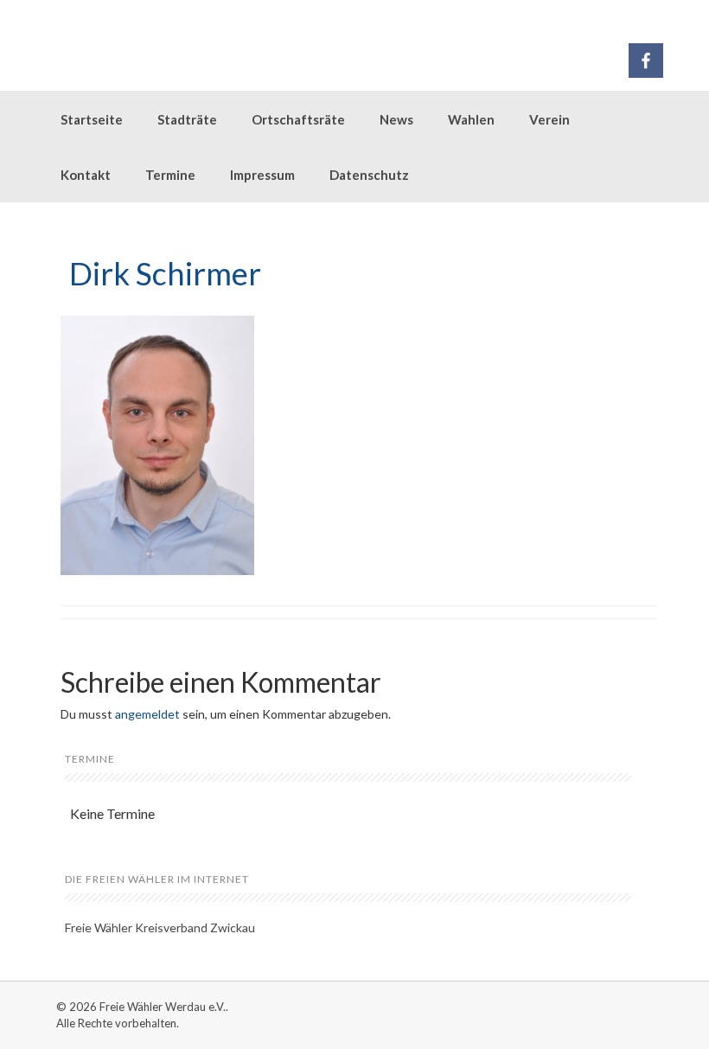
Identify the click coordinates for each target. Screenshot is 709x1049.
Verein (549, 119)
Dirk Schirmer (165, 273)
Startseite (92, 119)
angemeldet (147, 714)
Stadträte (187, 119)
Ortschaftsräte (298, 119)
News (396, 119)
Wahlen (471, 119)
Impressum (262, 174)
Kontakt (86, 174)
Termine (170, 174)
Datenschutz (369, 174)
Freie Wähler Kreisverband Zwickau (160, 927)
